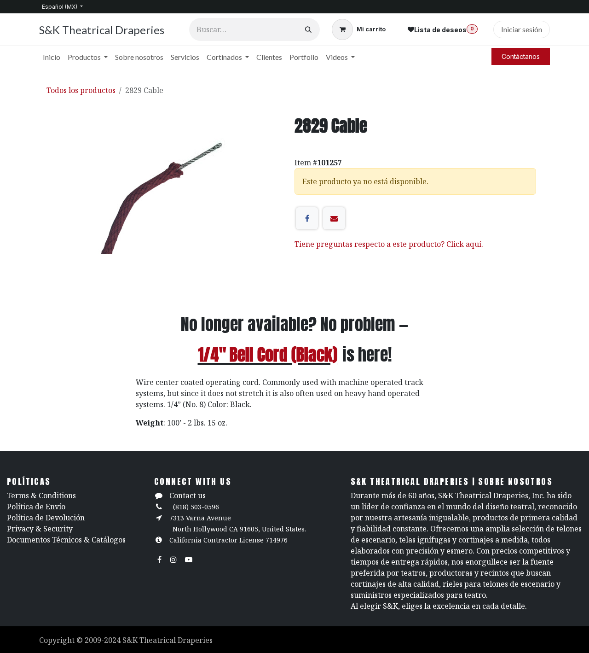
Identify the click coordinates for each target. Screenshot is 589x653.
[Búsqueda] (308, 29)
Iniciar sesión (521, 29)
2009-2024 (103, 640)
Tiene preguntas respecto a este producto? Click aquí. (388, 244)
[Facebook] (307, 218)
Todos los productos (80, 90)
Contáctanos (521, 56)
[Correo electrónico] (334, 218)
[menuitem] (51, 57)
